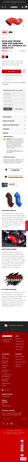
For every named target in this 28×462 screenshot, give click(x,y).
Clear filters (19, 109)
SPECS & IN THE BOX (8, 121)
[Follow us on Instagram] (7, 423)
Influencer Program (5, 380)
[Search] (5, 7)
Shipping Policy (21, 432)
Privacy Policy (18, 433)
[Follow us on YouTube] (11, 423)
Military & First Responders (7, 375)
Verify (7, 109)
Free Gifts (19, 349)
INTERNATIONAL (6, 406)
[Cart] (25, 7)
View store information (9, 79)
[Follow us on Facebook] (3, 423)
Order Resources (5, 357)
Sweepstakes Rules (6, 384)
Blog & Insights (20, 362)
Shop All (18, 338)
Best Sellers (20, 346)
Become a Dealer (19, 365)
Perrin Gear (19, 341)
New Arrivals (20, 344)
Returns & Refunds (5, 362)
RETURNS (5, 133)
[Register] (24, 418)
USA (3, 404)
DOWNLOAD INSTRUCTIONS (11, 125)
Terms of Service (7, 432)
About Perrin (20, 356)
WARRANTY (6, 129)
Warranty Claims (5, 366)
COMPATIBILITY (7, 117)
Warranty (14, 432)
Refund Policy (10, 433)
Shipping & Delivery (5, 371)
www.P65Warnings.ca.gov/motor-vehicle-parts (15, 152)
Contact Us (19, 359)
